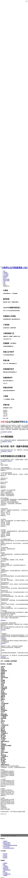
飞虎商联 (5, 875)
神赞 (4, 864)
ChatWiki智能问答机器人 (8, 848)
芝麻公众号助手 (6, 842)
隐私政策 (5, 857)
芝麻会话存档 (6, 846)
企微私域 (5, 272)
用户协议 (5, 856)
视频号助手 (5, 276)
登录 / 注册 (5, 418)
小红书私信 (5, 273)
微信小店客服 (6, 279)
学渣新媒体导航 (6, 874)
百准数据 (5, 865)
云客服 (4, 277)
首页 (4, 271)
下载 (4, 283)
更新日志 (5, 855)
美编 (4, 871)
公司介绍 (5, 853)
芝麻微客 (5, 841)
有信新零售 (5, 867)
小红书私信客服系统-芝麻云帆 (10, 845)
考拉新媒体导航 (6, 870)
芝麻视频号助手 (6, 844)
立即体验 (3, 620)
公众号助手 (5, 275)
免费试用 (4, 441)
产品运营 (5, 872)
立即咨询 (9, 431)
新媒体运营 (5, 868)
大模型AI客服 (6, 280)
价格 (4, 282)
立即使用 (4, 431)
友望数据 (5, 863)
